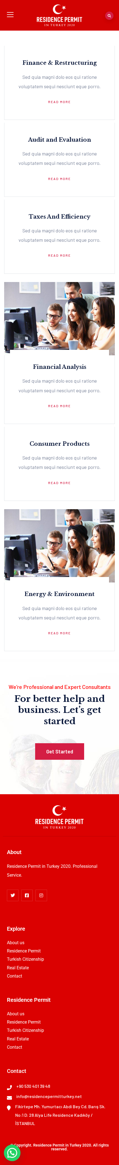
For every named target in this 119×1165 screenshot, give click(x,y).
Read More (59, 102)
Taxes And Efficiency (59, 216)
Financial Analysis (59, 367)
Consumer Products (60, 444)
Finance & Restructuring (59, 63)
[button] (12, 1153)
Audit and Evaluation (59, 139)
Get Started (59, 751)
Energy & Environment (59, 594)
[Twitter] (13, 895)
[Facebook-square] (27, 895)
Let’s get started (72, 715)
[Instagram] (41, 895)
